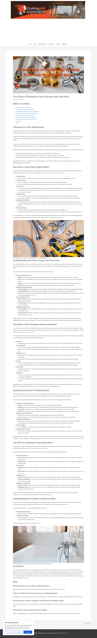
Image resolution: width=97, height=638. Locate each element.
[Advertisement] (48, 31)
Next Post (88, 623)
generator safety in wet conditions (26, 332)
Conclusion (18, 121)
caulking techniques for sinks (58, 172)
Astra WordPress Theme (62, 633)
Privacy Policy (50, 44)
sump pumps (39, 264)
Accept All (28, 632)
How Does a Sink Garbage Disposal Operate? (27, 113)
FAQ (17, 123)
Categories (64, 44)
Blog (35, 44)
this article (38, 523)
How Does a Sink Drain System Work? (25, 109)
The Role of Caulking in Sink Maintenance (26, 117)
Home (30, 44)
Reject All (19, 632)
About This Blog (41, 44)
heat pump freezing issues (77, 438)
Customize (9, 632)
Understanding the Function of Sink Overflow (26, 119)
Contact (58, 44)
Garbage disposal (17, 144)
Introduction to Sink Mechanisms (23, 107)
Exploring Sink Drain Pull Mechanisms (25, 115)
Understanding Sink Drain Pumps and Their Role (27, 111)
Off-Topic (16, 99)
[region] (18, 627)
